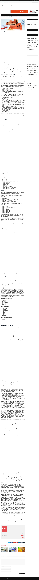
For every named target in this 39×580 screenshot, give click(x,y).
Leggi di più (36, 0)
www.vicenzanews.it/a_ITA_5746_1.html (31, 50)
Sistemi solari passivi (4, 552)
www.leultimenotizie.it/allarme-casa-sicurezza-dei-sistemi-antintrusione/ (32, 69)
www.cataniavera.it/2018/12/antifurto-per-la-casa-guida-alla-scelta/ (32, 89)
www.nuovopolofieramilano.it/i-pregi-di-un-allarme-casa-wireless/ (32, 60)
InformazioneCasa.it (6, 6)
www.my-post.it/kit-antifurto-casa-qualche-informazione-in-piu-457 (32, 62)
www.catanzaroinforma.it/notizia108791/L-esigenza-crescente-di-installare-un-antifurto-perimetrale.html (32, 83)
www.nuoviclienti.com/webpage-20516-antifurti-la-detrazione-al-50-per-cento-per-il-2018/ (32, 85)
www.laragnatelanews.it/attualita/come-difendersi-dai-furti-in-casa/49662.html (31, 43)
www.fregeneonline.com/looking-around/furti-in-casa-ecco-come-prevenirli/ (32, 87)
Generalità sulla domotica (30, 25)
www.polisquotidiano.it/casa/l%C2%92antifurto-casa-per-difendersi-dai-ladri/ (32, 52)
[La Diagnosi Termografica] (13, 549)
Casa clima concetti (20, 552)
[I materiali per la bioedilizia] (13, 25)
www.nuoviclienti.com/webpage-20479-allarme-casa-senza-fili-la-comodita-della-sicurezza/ (32, 41)
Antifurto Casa (7, 2)
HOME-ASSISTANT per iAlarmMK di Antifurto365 (32, 21)
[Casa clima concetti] (21, 549)
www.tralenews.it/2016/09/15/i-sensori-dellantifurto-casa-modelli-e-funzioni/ (31, 71)
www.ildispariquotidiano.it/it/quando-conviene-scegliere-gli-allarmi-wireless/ (32, 91)
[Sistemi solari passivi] (4, 549)
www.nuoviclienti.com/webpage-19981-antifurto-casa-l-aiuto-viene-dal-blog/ (31, 49)
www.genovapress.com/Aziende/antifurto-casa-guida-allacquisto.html (32, 39)
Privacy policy (11, 578)
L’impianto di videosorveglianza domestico (32, 24)
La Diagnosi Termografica (12, 552)
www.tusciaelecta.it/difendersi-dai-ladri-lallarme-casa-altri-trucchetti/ (31, 54)
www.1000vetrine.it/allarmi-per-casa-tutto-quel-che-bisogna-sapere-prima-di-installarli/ (32, 80)
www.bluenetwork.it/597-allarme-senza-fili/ (32, 74)
